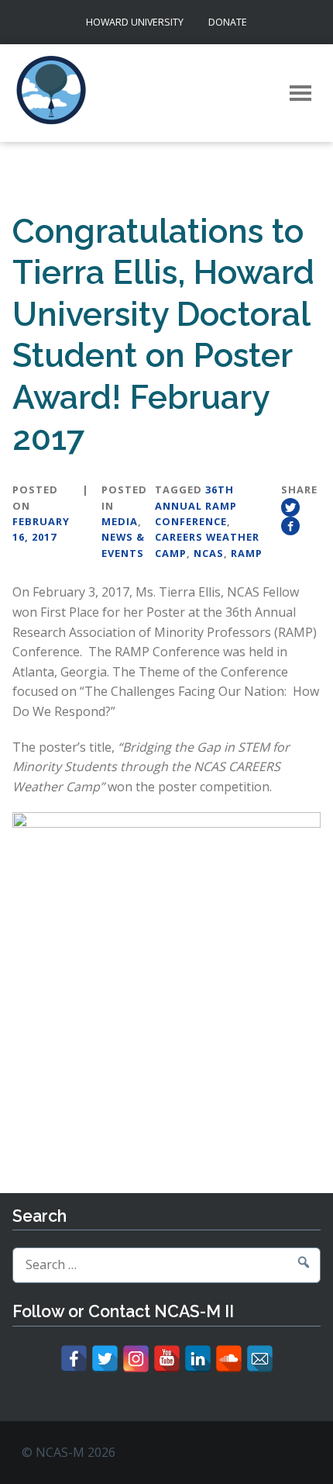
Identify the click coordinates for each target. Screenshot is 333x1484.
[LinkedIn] (197, 1358)
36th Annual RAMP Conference (196, 505)
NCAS (209, 553)
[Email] (259, 1358)
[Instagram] (135, 1358)
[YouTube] (166, 1358)
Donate (227, 22)
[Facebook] (74, 1358)
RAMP (247, 553)
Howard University (135, 22)
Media (119, 521)
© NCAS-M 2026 (68, 1452)
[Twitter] (104, 1358)
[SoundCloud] (228, 1358)
